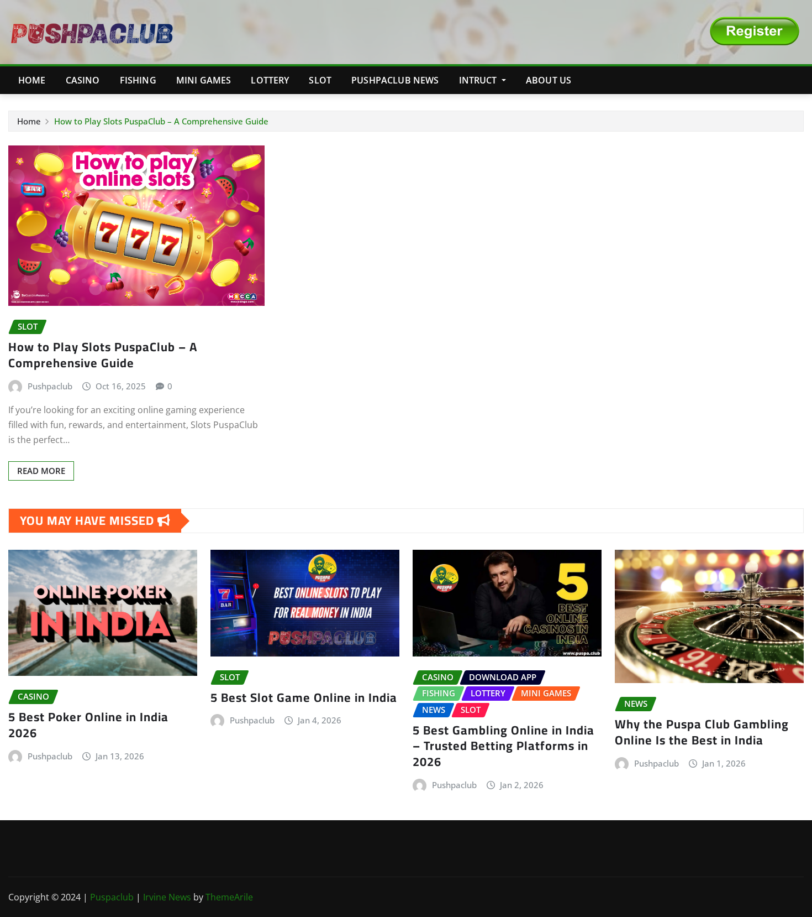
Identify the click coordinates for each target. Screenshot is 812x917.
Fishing (138, 80)
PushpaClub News (395, 80)
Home (32, 80)
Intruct (479, 80)
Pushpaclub (50, 386)
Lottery (270, 80)
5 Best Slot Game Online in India (303, 697)
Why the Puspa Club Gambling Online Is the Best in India (702, 732)
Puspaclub (113, 897)
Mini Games (203, 80)
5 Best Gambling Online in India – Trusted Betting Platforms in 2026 (503, 745)
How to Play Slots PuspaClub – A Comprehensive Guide (161, 121)
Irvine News (167, 897)
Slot (320, 80)
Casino (83, 80)
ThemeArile (229, 897)
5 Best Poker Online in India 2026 (88, 724)
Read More (41, 470)
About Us (548, 80)
